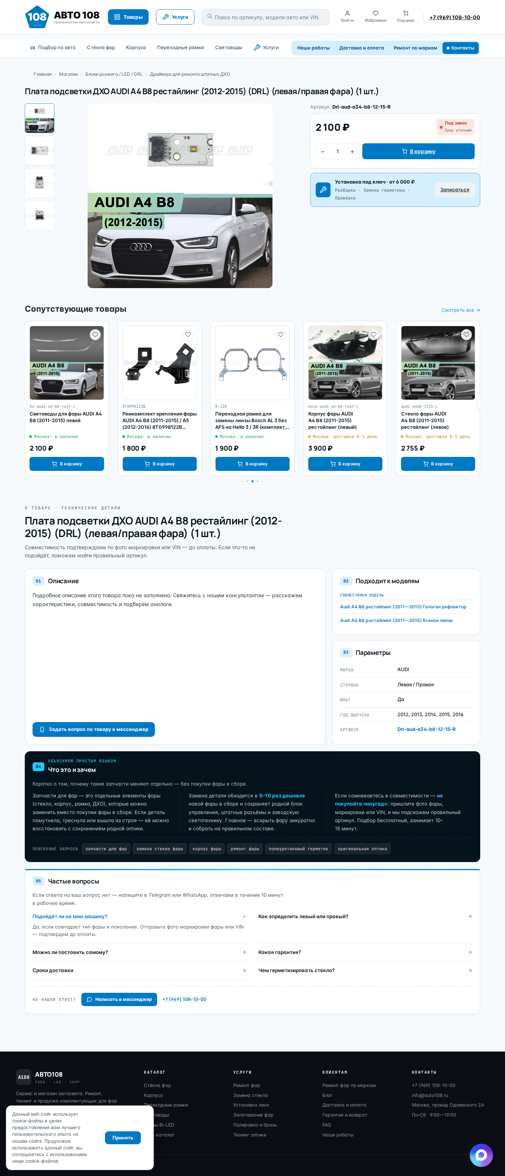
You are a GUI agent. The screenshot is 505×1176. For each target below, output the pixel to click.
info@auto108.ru (430, 1095)
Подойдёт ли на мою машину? (70, 916)
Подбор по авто (57, 47)
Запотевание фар (253, 1115)
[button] (247, 481)
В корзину (422, 151)
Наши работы (313, 48)
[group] (67, 398)
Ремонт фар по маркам (349, 1085)
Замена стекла (250, 1095)
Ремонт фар (246, 1085)
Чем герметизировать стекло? (296, 970)
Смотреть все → (460, 310)
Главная (43, 74)
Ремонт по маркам (415, 48)
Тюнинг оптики (249, 1135)
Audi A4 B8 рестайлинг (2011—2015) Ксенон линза (396, 620)
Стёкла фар (101, 47)
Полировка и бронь (255, 1125)
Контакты (463, 48)
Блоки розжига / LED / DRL (114, 74)
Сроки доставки (53, 970)
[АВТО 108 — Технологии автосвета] (63, 17)
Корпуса (136, 47)
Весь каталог (159, 1135)
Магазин (68, 74)
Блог (327, 1095)
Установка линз (251, 1105)
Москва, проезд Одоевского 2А (448, 1105)
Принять (122, 1138)
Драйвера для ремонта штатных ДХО (190, 74)
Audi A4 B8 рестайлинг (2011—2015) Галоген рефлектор (403, 606)
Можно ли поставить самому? (70, 952)
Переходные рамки (180, 47)
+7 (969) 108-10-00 (455, 17)
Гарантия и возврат (344, 1115)
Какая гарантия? (279, 952)
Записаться (454, 189)
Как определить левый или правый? (303, 916)
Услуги (271, 47)
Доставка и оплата (361, 48)
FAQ (326, 1125)
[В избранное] (95, 334)
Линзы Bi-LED (159, 1125)
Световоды (228, 47)
